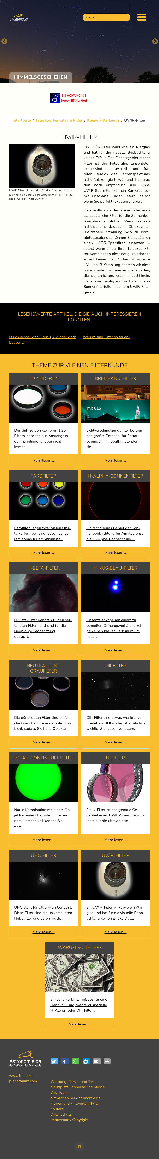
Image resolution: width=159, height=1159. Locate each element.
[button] (56, 1061)
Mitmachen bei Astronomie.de (75, 1098)
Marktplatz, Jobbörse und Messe (78, 1087)
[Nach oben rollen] (149, 1149)
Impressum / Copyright (69, 1119)
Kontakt (57, 1108)
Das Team (59, 1092)
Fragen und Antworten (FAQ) (75, 1103)
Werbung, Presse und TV (72, 1081)
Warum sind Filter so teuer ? (106, 337)
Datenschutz (61, 1114)
